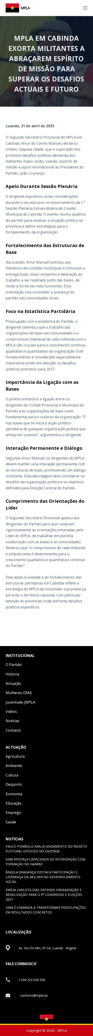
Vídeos (11, 711)
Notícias (12, 720)
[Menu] (85, 8)
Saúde (11, 822)
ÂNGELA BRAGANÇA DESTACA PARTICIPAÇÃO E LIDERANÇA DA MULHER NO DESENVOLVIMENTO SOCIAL (43, 877)
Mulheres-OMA (19, 692)
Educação (13, 803)
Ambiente (14, 765)
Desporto (14, 784)
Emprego (13, 812)
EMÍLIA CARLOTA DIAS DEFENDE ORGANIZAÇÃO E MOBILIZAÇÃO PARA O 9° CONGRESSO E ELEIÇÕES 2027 (44, 894)
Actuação (13, 683)
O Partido (14, 664)
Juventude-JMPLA (20, 702)
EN (71, 7)
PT (76, 7)
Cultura (12, 775)
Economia (14, 793)
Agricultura (15, 756)
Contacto (13, 730)
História (12, 674)
